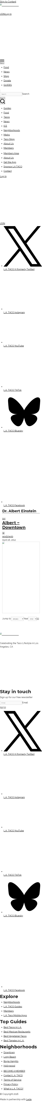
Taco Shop (9, 139)
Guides (7, 108)
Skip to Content (8, 1)
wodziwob (7, 536)
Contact (8, 171)
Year (26, 618)
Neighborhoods (12, 130)
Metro (7, 134)
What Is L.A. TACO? (13, 1088)
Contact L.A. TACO (13, 1075)
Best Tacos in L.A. (13, 1027)
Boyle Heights (11, 1061)
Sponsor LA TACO (13, 166)
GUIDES (8, 85)
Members (9, 148)
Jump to (6, 618)
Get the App (10, 162)
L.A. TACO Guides (13, 1006)
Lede (29, 1099)
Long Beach (10, 1057)
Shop (6, 76)
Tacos (7, 117)
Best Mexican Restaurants (17, 1031)
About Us (9, 143)
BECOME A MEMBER (14, 1071)
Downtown (9, 1052)
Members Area (11, 153)
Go (38, 619)
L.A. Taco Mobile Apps (15, 1015)
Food (6, 67)
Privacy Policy (11, 1084)
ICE (5, 126)
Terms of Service (12, 1080)
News (7, 71)
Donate (7, 80)
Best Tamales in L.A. (14, 1040)
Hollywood (9, 1065)
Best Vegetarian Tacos (15, 1036)
